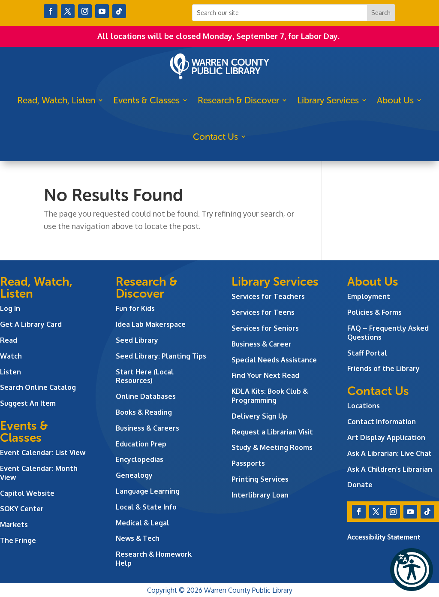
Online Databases (146, 396)
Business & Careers (147, 428)
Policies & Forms (374, 312)
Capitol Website (27, 493)
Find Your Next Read (265, 375)
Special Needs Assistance (274, 360)
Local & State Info (146, 507)
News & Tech (137, 538)
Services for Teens (263, 312)
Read (8, 340)
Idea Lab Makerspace (151, 324)
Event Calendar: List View (42, 452)
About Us (395, 100)
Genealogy (134, 475)
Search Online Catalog (38, 387)
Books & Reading (144, 412)
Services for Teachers (268, 296)
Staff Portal (367, 353)
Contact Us (215, 136)
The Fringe (18, 540)
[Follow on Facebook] (50, 11)
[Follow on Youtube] (102, 11)
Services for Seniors (265, 328)
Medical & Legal (142, 523)
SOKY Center (22, 508)
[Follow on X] (68, 11)
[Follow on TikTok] (119, 11)
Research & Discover (238, 100)
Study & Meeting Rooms (272, 447)
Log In (10, 308)
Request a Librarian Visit (272, 432)
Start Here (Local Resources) (145, 376)
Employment (368, 296)
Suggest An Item (28, 403)
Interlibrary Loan (260, 495)
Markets (14, 524)
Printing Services (260, 479)
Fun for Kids (135, 308)
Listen (10, 372)
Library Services (328, 100)
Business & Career (262, 344)
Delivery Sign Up (259, 416)
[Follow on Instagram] (85, 11)
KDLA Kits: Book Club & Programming (270, 395)
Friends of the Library (383, 368)
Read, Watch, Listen (56, 100)
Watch (11, 356)
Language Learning (148, 491)
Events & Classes (146, 100)
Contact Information (381, 421)
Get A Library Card (31, 324)
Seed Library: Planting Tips (161, 356)
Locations (363, 405)
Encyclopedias (139, 459)
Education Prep (141, 444)
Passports (248, 463)
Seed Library (137, 340)
